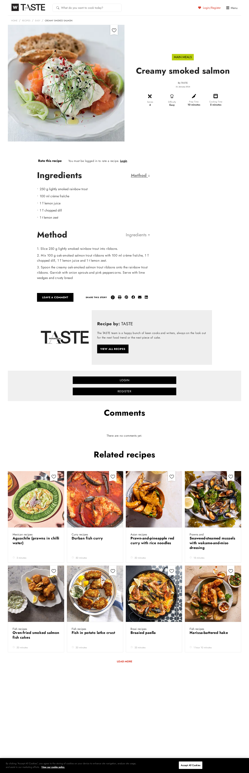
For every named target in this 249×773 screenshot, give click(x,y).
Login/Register (211, 7)
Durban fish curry (88, 538)
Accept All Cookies (190, 765)
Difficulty (172, 102)
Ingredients (137, 234)
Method (139, 175)
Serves (150, 102)
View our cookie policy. (53, 767)
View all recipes (112, 349)
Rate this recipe (50, 160)
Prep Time (194, 101)
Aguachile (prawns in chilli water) (36, 541)
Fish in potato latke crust (94, 632)
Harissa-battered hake (209, 632)
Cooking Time (215, 101)
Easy (37, 20)
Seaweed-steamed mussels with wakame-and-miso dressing (212, 543)
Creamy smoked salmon (58, 20)
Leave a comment (55, 297)
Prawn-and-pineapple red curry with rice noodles (152, 541)
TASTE (184, 83)
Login (123, 161)
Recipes (26, 20)
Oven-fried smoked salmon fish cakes (36, 635)
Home (14, 20)
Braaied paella (144, 632)
